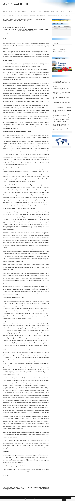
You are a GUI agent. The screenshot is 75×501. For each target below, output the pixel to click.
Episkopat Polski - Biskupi (41, 15)
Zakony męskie (57, 26)
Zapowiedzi (24, 11)
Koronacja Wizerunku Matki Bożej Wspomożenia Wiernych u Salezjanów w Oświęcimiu (61, 97)
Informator (46, 11)
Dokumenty (32, 11)
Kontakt (62, 11)
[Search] (71, 11)
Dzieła (67, 28)
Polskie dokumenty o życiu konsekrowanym (21, 15)
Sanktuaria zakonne (57, 30)
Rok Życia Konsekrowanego (59, 49)
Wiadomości (17, 11)
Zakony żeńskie (66, 26)
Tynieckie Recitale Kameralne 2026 (60, 78)
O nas (52, 11)
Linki (57, 11)
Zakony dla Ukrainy (7, 11)
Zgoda (64, 499)
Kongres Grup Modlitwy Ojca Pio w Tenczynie (62, 84)
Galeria (39, 11)
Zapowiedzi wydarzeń (58, 76)
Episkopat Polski (32, 15)
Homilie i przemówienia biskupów (53, 15)
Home (4, 15)
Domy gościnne (66, 30)
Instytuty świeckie (57, 28)
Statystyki (55, 53)
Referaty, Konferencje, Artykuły (60, 51)
